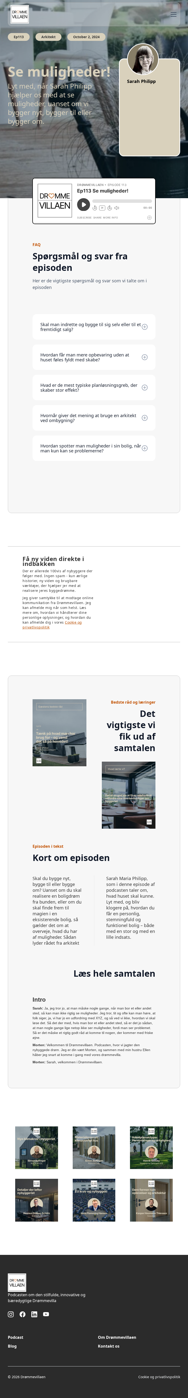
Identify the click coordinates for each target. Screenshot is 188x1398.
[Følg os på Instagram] (11, 1314)
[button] (172, 14)
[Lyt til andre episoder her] (36, 1147)
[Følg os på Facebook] (22, 1314)
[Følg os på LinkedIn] (34, 1314)
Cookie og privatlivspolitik (159, 1377)
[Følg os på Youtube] (46, 1314)
